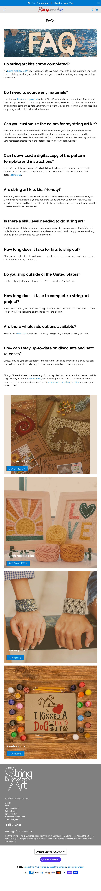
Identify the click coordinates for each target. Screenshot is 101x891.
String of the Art (30, 867)
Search (8, 803)
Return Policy (11, 811)
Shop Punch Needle (18, 563)
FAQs (7, 806)
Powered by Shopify (75, 867)
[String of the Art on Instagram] (9, 826)
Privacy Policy (11, 814)
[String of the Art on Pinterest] (13, 826)
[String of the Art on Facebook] (6, 826)
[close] (98, 3)
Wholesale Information (15, 817)
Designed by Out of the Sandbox (52, 867)
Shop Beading (15, 657)
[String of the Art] (50, 10)
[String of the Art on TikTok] (16, 826)
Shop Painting (15, 754)
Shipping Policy (12, 808)
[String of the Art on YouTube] (19, 826)
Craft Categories (12, 819)
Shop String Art (17, 469)
